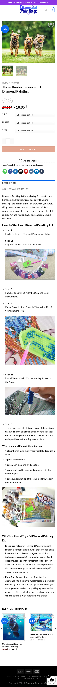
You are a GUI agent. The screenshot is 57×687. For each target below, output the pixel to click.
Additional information (15, 189)
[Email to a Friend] (20, 171)
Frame (5, 122)
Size (4, 114)
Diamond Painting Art (13, 196)
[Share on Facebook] (10, 171)
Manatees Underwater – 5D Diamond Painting (42, 635)
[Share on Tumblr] (41, 171)
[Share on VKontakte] (31, 171)
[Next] (50, 42)
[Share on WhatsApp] (4, 171)
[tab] (28, 183)
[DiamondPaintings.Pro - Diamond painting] (28, 10)
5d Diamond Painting (41, 536)
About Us (25, 676)
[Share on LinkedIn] (36, 171)
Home (5, 83)
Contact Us (13, 676)
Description (9, 183)
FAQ (37, 679)
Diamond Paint (17, 445)
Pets (34, 165)
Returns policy (26, 679)
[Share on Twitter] (15, 171)
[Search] (46, 10)
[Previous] (7, 42)
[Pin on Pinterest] (26, 171)
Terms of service (40, 676)
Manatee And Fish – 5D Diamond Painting (12, 645)
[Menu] (4, 9)
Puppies (39, 165)
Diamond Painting (36, 225)
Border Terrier (20, 165)
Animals (15, 83)
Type (4, 130)
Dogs (29, 165)
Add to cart (28, 149)
